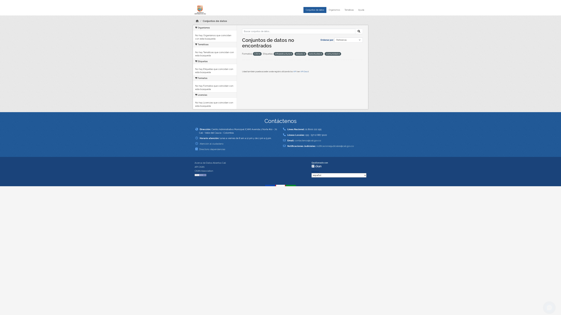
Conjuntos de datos (315, 10)
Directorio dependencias (212, 149)
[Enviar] (359, 31)
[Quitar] (259, 54)
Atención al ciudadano (212, 143)
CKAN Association (204, 171)
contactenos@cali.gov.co (308, 140)
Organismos (334, 10)
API (294, 71)
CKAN (316, 166)
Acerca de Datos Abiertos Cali (210, 163)
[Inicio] (197, 21)
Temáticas (349, 10)
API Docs (304, 71)
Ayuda (361, 10)
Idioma (315, 171)
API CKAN (199, 167)
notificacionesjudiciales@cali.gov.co (335, 146)
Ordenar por (326, 40)
